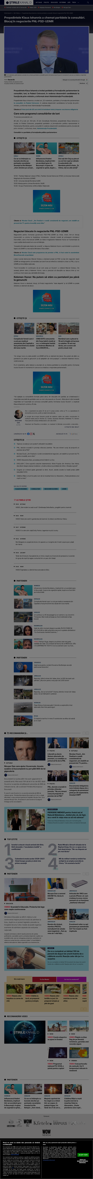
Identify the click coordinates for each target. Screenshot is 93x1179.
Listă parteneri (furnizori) (49, 1160)
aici (13, 1167)
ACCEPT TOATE (83, 1155)
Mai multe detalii (15, 1154)
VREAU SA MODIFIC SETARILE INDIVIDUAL (82, 1161)
